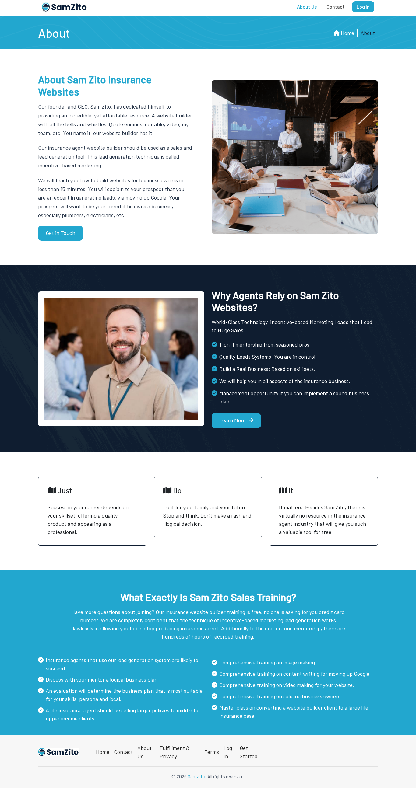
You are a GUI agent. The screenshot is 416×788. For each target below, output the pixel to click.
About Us (307, 6)
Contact (335, 6)
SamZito (196, 776)
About (368, 33)
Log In (363, 6)
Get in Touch (60, 232)
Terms (211, 751)
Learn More (233, 420)
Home (347, 33)
